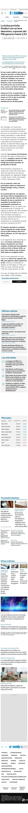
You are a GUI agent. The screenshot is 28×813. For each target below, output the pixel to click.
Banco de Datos (6, 758)
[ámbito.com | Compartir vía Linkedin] (22, 38)
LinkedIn (13, 747)
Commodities (17, 420)
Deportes (22, 763)
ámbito (3, 21)
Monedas (3, 420)
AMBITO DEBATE (22, 788)
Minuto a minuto (6, 613)
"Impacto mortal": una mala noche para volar (13, 332)
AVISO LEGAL (5, 779)
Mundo (13, 763)
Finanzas (14, 755)
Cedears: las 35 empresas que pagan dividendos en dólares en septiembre (14, 628)
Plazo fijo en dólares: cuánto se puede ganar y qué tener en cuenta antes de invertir (13, 687)
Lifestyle (22, 760)
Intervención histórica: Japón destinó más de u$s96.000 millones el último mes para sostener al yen (17, 112)
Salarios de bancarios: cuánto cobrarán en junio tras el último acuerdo (19, 543)
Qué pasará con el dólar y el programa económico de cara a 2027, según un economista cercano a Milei (17, 119)
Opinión (13, 760)
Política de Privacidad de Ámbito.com (13, 777)
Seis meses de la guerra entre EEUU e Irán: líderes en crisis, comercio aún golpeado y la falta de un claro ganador (16, 378)
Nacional (4, 763)
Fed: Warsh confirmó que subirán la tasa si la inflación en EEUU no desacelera (15, 371)
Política (23, 755)
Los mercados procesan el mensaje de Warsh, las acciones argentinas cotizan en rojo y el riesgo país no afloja (13, 618)
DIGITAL (6, 788)
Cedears (24, 420)
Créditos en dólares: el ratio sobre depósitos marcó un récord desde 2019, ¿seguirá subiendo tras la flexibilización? (16, 387)
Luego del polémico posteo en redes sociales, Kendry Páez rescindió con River (12, 325)
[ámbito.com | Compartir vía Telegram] (24, 38)
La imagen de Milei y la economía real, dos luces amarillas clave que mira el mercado (13, 62)
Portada (4, 752)
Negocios (4, 760)
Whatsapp (21, 747)
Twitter (2, 747)
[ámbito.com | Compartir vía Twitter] (20, 38)
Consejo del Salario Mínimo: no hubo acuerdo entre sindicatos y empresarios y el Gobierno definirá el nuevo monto (14, 348)
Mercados (18, 758)
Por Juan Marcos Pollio (6, 527)
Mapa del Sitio (11, 774)
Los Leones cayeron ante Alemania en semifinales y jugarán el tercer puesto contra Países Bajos (14, 317)
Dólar (7, 17)
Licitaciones (13, 782)
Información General (8, 769)
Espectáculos (6, 771)
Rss (2, 774)
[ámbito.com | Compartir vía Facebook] (18, 38)
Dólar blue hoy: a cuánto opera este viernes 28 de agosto (14, 577)
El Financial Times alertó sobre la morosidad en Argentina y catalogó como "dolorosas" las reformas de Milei (21, 519)
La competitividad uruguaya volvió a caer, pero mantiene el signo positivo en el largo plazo (14, 662)
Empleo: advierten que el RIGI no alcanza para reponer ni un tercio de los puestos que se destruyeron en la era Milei (14, 57)
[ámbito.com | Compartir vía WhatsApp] (16, 38)
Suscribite (19, 281)
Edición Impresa (6, 766)
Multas (3, 782)
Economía (16, 17)
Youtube (17, 747)
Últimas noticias (15, 752)
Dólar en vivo (13, 9)
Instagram (9, 747)
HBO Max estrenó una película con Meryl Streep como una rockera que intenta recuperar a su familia (14, 339)
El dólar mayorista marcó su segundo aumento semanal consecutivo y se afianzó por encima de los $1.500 (5, 583)
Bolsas (10, 420)
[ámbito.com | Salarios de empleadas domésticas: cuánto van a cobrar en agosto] (5, 534)
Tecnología (18, 771)
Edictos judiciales (18, 779)
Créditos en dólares (23, 9)
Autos (21, 769)
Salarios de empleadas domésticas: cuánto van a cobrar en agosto (18, 533)
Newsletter (23, 747)
